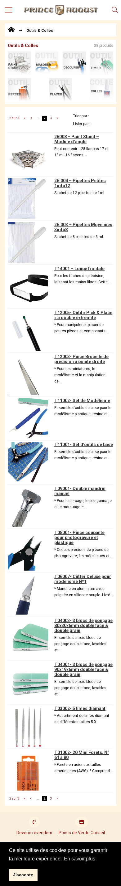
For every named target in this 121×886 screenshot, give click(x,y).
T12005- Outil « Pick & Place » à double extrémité (83, 315)
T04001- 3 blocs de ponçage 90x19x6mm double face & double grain (83, 669)
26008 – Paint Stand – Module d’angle (76, 139)
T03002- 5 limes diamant (79, 708)
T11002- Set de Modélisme (82, 400)
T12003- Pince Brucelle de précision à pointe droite (81, 359)
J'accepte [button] (23, 874)
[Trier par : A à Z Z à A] (93, 116)
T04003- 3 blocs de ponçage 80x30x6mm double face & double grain (83, 625)
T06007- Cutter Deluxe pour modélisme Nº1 (82, 579)
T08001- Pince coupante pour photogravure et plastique (79, 537)
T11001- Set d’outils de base (83, 444)
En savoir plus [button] (79, 858)
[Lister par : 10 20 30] (93, 123)
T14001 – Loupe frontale (79, 268)
